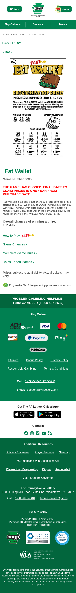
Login (63, 10)
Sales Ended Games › (18, 262)
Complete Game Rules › (20, 253)
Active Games (36, 34)
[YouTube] (44, 433)
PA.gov (46, 469)
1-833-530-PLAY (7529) (40, 381)
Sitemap (64, 452)
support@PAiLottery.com (42, 389)
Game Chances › (15, 244)
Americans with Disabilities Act (39, 460)
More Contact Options (54, 498)
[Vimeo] (37, 433)
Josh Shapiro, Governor (38, 477)
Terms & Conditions (56, 368)
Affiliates (13, 360)
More (62, 24)
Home (6, 34)
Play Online (12, 24)
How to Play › (20, 235)
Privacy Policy (59, 360)
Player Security (44, 452)
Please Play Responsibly (22, 469)
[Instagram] (32, 433)
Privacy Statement (18, 452)
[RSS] (50, 433)
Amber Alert (62, 469)
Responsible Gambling (22, 368)
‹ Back (7, 52)
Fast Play (18, 34)
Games (37, 24)
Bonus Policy (34, 360)
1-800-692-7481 (25, 498)
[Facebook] (26, 433)
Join (16, 9)
